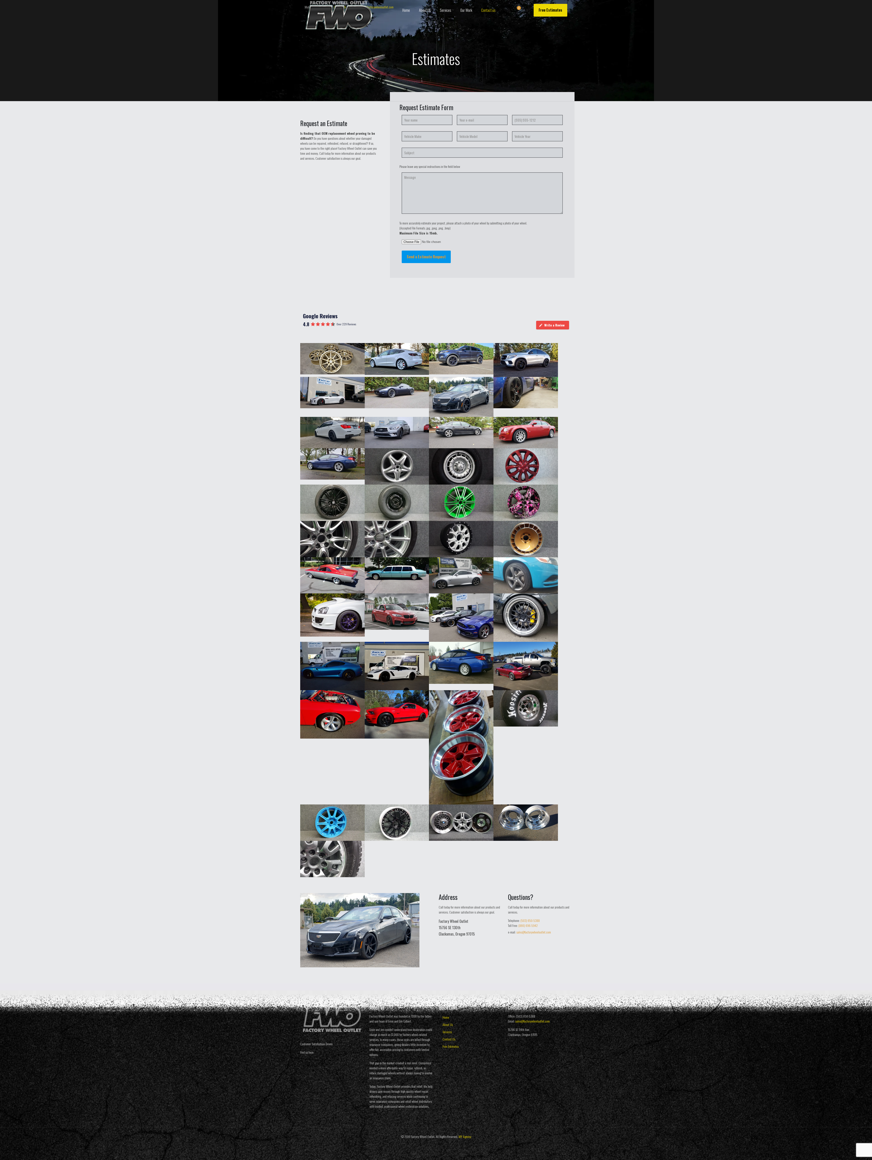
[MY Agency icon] (438, 1143)
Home (446, 1017)
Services (447, 1031)
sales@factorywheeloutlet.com (533, 932)
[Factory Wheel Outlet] (339, 16)
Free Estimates (550, 10)
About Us (448, 1024)
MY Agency (465, 1136)
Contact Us (449, 1039)
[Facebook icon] (433, 1143)
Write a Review (554, 325)
